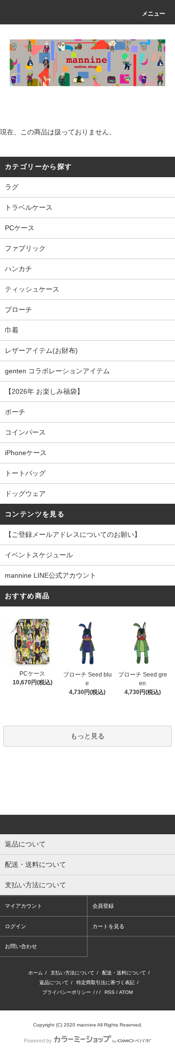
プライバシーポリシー (66, 992)
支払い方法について (72, 972)
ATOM (126, 992)
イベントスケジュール (39, 555)
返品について (54, 982)
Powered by (38, 1041)
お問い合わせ (21, 946)
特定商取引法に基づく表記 (105, 982)
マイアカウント (23, 906)
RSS (110, 992)
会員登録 (103, 906)
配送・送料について (124, 972)
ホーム (35, 972)
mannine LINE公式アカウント (50, 575)
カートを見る (108, 926)
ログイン (15, 926)
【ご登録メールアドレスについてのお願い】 (73, 534)
